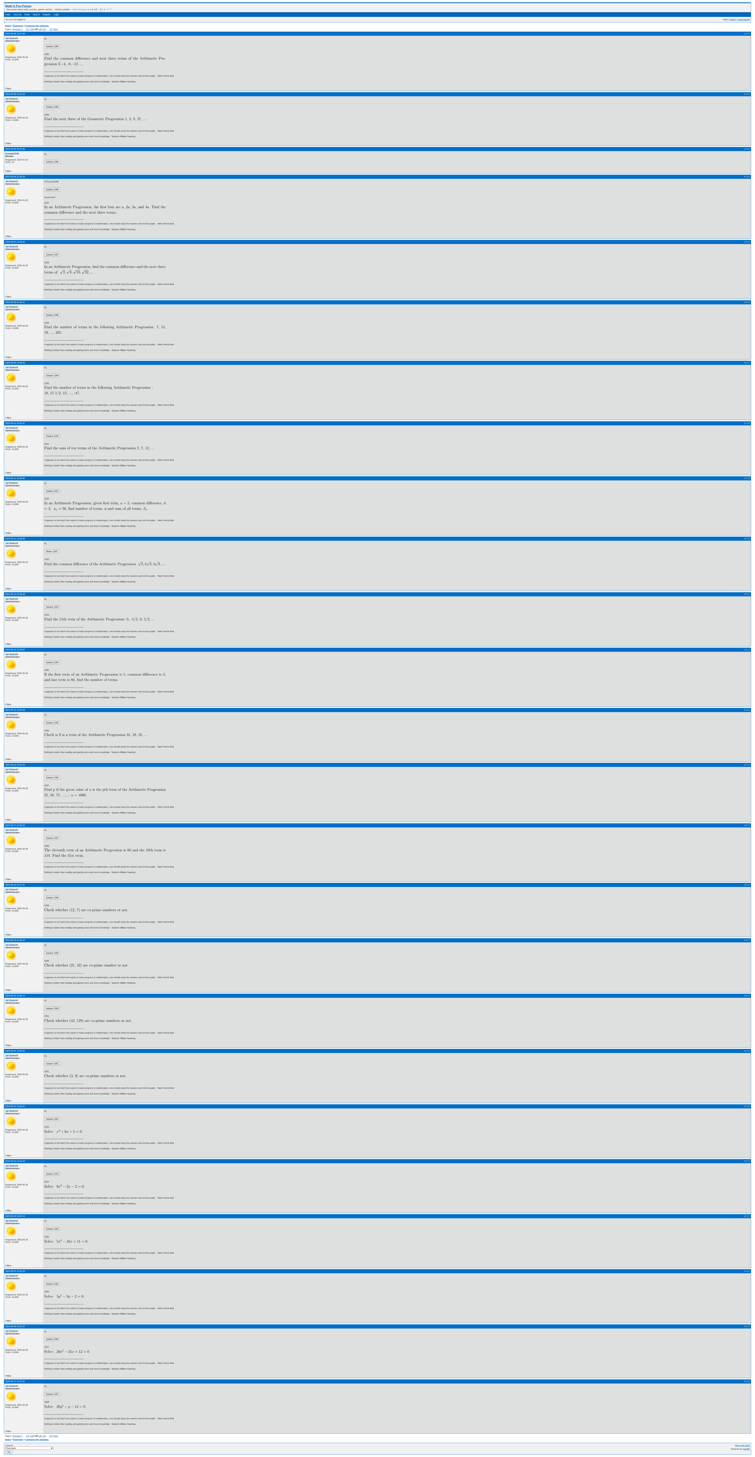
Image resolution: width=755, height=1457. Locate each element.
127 (27, 29)
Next (55, 29)
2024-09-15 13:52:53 (15, 710)
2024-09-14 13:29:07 (15, 649)
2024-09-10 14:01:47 (15, 423)
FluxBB (746, 1449)
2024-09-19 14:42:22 (15, 940)
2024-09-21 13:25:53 (15, 1051)
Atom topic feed (742, 1445)
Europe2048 (12, 153)
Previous (16, 29)
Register (47, 14)
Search (36, 14)
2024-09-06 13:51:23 (15, 94)
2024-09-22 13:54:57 (15, 1106)
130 (40, 29)
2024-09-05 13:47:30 (15, 33)
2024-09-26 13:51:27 (15, 1326)
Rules (27, 14)
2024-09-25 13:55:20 (15, 1271)
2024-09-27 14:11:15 (15, 1381)
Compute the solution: (37, 26)
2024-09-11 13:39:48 (15, 478)
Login (56, 14)
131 (44, 29)
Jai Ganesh (11, 38)
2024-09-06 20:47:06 (15, 149)
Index (8, 14)
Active (733, 19)
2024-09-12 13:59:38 (15, 538)
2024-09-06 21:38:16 (15, 176)
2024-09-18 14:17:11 (15, 885)
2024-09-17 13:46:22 (15, 825)
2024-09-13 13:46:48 (15, 594)
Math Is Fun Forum (18, 6)
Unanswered (744, 19)
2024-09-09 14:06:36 (15, 363)
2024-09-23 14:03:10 (15, 1161)
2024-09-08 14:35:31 (15, 302)
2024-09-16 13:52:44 (15, 765)
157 (51, 29)
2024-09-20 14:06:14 (15, 995)
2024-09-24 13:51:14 (15, 1216)
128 (32, 29)
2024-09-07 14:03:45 (15, 242)
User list (17, 14)
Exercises (18, 26)
